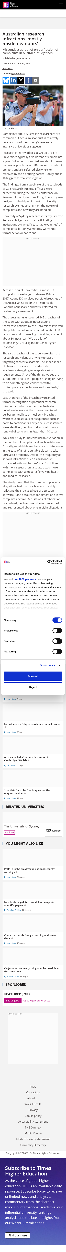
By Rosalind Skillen (12, 910)
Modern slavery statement (33, 1139)
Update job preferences (36, 1000)
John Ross (8, 68)
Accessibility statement (33, 1121)
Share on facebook (28, 80)
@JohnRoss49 (18, 73)
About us (33, 1098)
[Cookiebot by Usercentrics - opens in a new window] (47, 562)
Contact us (33, 1092)
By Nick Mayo (10, 765)
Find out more (17, 1235)
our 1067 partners (25, 579)
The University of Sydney (21, 826)
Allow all (33, 676)
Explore (9, 832)
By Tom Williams (11, 976)
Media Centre (33, 1133)
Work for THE (33, 1104)
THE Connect (33, 1127)
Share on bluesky (6, 80)
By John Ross (10, 699)
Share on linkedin (13, 80)
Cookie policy (33, 1116)
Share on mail (35, 80)
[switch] (57, 630)
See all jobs (12, 1000)
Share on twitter (20, 80)
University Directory (33, 1145)
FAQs (33, 1086)
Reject (33, 687)
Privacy (33, 1110)
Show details (48, 665)
